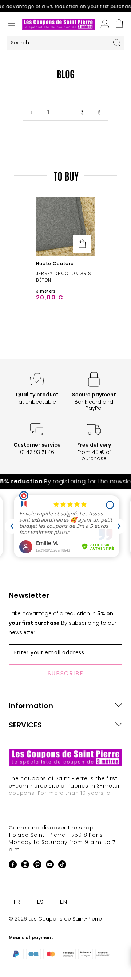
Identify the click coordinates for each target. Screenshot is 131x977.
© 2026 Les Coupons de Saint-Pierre (55, 918)
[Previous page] (31, 112)
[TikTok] (62, 865)
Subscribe (65, 673)
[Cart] (119, 24)
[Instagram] (25, 865)
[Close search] (117, 43)
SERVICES (25, 725)
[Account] (105, 24)
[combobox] (58, 43)
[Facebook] (13, 865)
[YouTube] (50, 865)
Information (31, 706)
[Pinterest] (37, 865)
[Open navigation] (11, 24)
